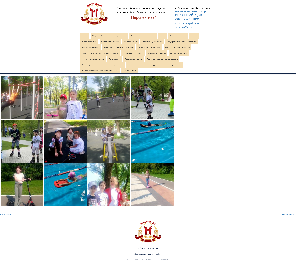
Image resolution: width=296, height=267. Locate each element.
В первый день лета (288, 214)
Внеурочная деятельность (133, 53)
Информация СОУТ (89, 41)
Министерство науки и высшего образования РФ (100, 53)
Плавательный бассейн (110, 41)
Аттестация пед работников (152, 41)
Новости (194, 36)
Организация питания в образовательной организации (102, 64)
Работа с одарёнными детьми (93, 59)
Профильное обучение (90, 47)
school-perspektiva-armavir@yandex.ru (187, 25)
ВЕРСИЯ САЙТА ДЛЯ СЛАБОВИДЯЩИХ (189, 17)
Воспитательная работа (157, 53)
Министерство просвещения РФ (177, 47)
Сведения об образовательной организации (109, 36)
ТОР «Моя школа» (130, 70)
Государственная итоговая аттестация (181, 41)
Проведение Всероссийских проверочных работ (100, 70)
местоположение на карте (191, 11)
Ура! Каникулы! (5, 214)
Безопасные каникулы (178, 53)
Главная (85, 36)
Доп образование (130, 41)
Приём (162, 36)
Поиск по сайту (114, 59)
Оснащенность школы (178, 36)
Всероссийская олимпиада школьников (118, 47)
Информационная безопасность (143, 36)
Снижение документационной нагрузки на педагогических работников (154, 64)
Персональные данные (134, 59)
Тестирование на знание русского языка (162, 59)
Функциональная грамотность (149, 47)
